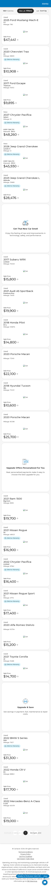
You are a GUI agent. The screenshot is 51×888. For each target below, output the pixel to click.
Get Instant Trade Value (25, 859)
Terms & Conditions (25, 852)
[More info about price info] (17, 40)
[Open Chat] (44, 882)
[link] (25, 29)
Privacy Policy (26, 854)
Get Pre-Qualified (25, 856)
